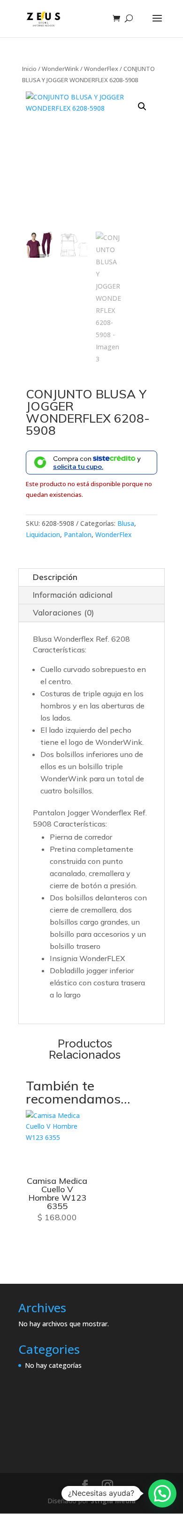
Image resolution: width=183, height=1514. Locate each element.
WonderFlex (101, 68)
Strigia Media (113, 1500)
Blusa (125, 523)
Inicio (29, 68)
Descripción (55, 577)
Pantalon (78, 534)
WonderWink (60, 68)
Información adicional (73, 595)
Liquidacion (43, 534)
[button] (142, 106)
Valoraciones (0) (63, 612)
